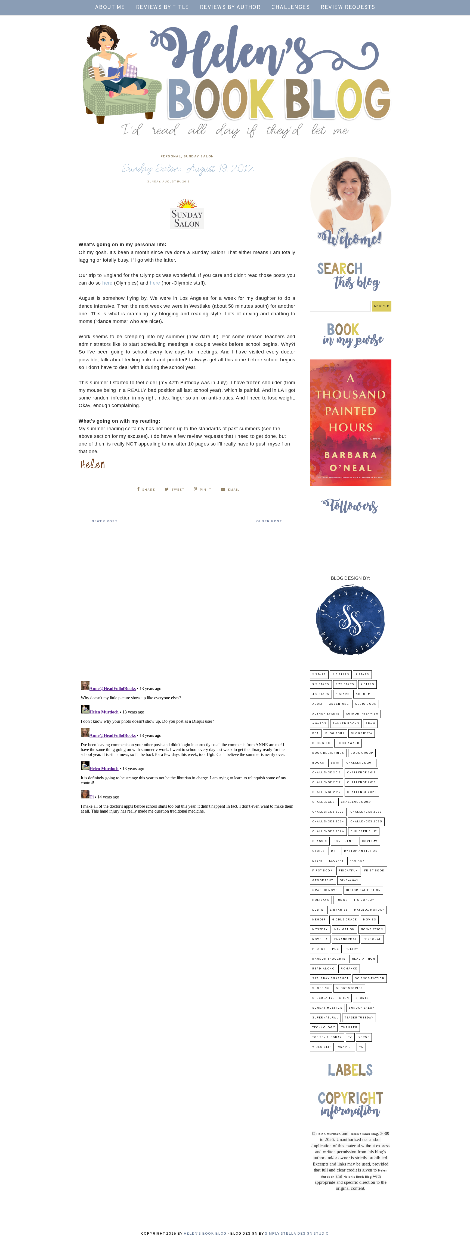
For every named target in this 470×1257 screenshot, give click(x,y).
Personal (170, 156)
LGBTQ (318, 910)
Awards (319, 723)
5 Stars (343, 694)
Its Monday (364, 900)
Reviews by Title (162, 7)
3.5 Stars (320, 684)
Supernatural (325, 1018)
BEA (315, 733)
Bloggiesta (361, 733)
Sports (362, 998)
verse (364, 1037)
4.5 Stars (320, 694)
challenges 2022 (328, 812)
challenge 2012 (326, 772)
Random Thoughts (329, 959)
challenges (323, 802)
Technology (323, 1027)
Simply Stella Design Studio (297, 1233)
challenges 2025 (366, 821)
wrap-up (345, 1047)
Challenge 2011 (360, 763)
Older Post (269, 521)
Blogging (321, 743)
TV (350, 1037)
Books (318, 763)
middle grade (344, 920)
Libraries (339, 910)
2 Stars (319, 674)
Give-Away (349, 880)
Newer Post (105, 521)
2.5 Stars (341, 674)
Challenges (290, 7)
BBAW (370, 723)
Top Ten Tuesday (327, 1037)
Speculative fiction (330, 998)
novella (320, 939)
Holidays (320, 900)
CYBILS (318, 851)
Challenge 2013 (361, 772)
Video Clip (321, 1047)
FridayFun (348, 870)
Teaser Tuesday (359, 1018)
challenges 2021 (356, 802)
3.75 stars (345, 684)
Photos (319, 949)
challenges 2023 (366, 812)
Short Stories (349, 988)
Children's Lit (364, 831)
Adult (317, 704)
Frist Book (374, 870)
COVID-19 (370, 841)
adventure (339, 704)
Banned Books (346, 723)
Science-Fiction (370, 978)
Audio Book (365, 704)
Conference (344, 841)
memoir (319, 920)
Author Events (326, 714)
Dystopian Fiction (361, 851)
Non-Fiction (372, 929)
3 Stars (362, 674)
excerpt (336, 861)
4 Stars (368, 684)
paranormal (345, 939)
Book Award (348, 743)
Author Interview (362, 714)
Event (317, 861)
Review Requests (348, 7)
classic (319, 841)
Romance (349, 969)
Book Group (362, 753)
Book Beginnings (328, 753)
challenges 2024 (328, 821)
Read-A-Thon (363, 959)
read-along (323, 969)
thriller (349, 1027)
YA (361, 1047)
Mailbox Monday (369, 910)
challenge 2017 (326, 782)
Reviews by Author (230, 7)
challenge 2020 (362, 792)
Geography (322, 880)
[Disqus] (187, 606)
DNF (334, 851)
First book (322, 870)
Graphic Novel (326, 890)
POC (335, 949)
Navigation (344, 929)
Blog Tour (335, 733)
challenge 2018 (361, 782)
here (107, 283)
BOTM (335, 763)
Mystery (320, 929)
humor (342, 900)
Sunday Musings (327, 1008)
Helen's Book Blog (205, 1233)
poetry (351, 949)
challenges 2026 (328, 831)
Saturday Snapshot (330, 978)
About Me (110, 7)
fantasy (357, 861)
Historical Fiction (363, 890)
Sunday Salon (199, 156)
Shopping (321, 988)
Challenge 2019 (326, 792)
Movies (369, 920)
